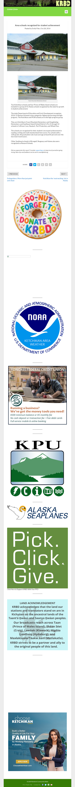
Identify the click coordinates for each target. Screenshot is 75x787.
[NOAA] (37, 328)
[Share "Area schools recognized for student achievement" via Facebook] (31, 165)
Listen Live (12, 9)
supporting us (40, 150)
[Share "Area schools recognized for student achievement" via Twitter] (35, 165)
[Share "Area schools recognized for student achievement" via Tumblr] (43, 165)
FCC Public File (27, 785)
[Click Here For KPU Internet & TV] (37, 468)
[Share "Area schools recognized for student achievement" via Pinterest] (46, 165)
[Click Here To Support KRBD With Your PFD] (37, 558)
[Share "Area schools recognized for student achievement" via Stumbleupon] (50, 165)
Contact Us (37, 785)
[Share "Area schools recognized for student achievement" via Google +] (39, 165)
